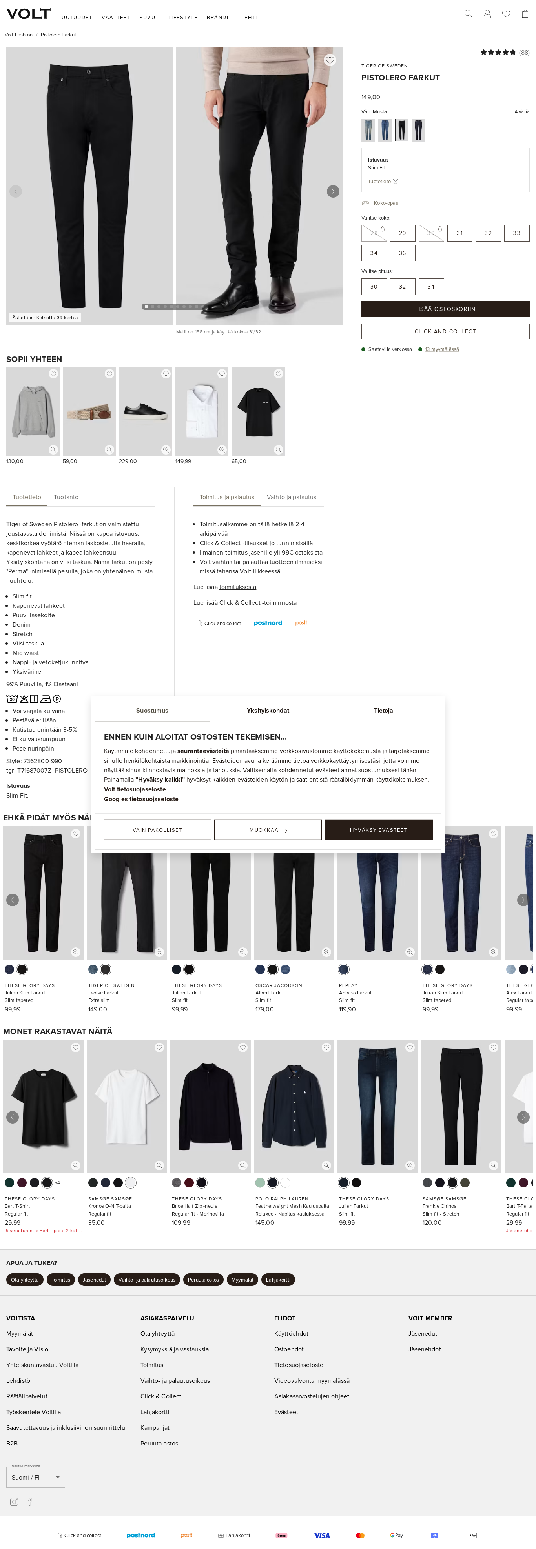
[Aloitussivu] (28, 13)
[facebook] (30, 1502)
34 (374, 253)
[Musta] (402, 130)
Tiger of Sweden (384, 65)
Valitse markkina (26, 1466)
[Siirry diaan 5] (171, 306)
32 (488, 233)
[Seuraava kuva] (333, 191)
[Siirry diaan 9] (196, 306)
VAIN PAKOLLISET (157, 829)
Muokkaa (264, 829)
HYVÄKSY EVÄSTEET (378, 829)
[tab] (26, 496)
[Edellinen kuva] (15, 191)
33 (517, 233)
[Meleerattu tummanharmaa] (176, 1182)
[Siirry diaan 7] (184, 306)
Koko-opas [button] (386, 202)
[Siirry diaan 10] (202, 306)
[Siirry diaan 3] (158, 306)
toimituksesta (238, 586)
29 (403, 233)
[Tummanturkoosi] (9, 1182)
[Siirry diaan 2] (152, 306)
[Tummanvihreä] (93, 1182)
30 (431, 233)
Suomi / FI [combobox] (26, 1477)
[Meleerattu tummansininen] (105, 1182)
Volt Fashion (19, 34)
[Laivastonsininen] (201, 1182)
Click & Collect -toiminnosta (258, 602)
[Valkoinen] (130, 1182)
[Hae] (468, 13)
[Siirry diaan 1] (146, 306)
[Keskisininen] (368, 130)
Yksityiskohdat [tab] (268, 710)
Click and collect (446, 331)
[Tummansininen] (385, 130)
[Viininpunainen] (22, 1182)
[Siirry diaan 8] (190, 306)
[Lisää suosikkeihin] (330, 60)
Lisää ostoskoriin (445, 309)
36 (403, 253)
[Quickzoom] (53, 450)
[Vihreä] (465, 1182)
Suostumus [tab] (152, 710)
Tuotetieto (379, 181)
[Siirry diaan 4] (165, 306)
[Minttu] (260, 1182)
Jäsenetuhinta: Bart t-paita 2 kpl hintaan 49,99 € (43, 1230)
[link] (487, 13)
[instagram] (14, 1502)
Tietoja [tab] (384, 710)
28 (374, 233)
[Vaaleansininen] (511, 969)
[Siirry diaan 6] (177, 306)
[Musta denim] (105, 969)
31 (460, 233)
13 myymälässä (442, 349)
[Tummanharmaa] (427, 1182)
